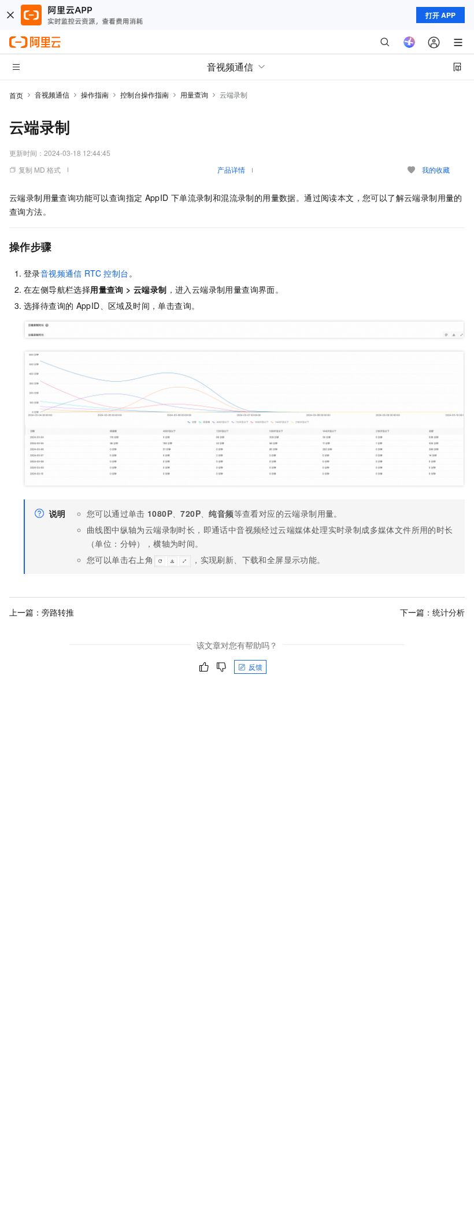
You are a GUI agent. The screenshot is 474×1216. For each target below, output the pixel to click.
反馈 (255, 667)
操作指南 (95, 94)
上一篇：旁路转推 (41, 612)
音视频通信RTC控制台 (84, 273)
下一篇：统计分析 (432, 612)
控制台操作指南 (144, 94)
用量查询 (194, 94)
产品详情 (231, 169)
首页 (16, 95)
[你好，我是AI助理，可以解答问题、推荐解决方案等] (409, 42)
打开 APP (440, 15)
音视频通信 (52, 94)
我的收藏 (436, 169)
